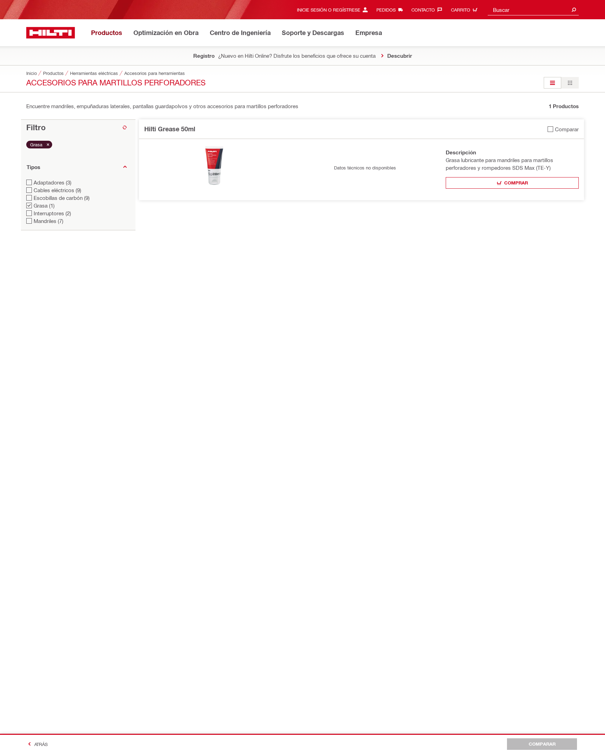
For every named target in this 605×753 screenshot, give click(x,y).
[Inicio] (50, 33)
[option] (552, 83)
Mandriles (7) (48, 221)
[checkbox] (563, 129)
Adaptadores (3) (52, 182)
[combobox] (533, 9)
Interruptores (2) (52, 213)
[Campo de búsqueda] (574, 9)
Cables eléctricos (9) (57, 190)
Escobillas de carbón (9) (62, 198)
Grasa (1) (44, 205)
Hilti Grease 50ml (169, 129)
